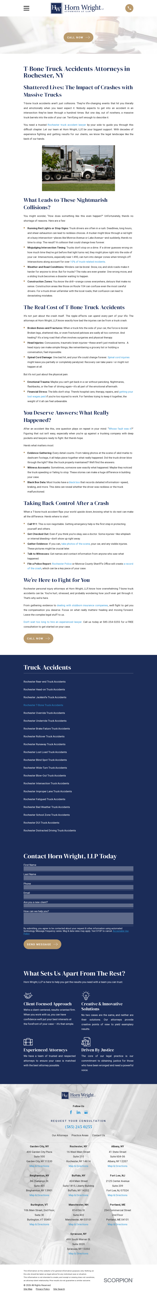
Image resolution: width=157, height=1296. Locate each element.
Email (27, 893)
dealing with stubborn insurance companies (82, 605)
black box (74, 482)
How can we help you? (36, 911)
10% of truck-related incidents (87, 261)
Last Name (30, 874)
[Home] (77, 8)
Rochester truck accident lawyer (67, 124)
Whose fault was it (120, 428)
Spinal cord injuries (119, 357)
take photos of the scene (75, 543)
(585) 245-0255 (78, 1127)
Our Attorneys (60, 1135)
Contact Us (98, 1135)
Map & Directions (39, 1166)
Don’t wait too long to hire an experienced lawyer (53, 621)
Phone (27, 883)
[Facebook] (71, 1112)
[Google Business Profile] (86, 1112)
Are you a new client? (36, 902)
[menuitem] (79, 682)
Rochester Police (62, 563)
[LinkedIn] (78, 1112)
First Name (30, 865)
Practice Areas (80, 1135)
